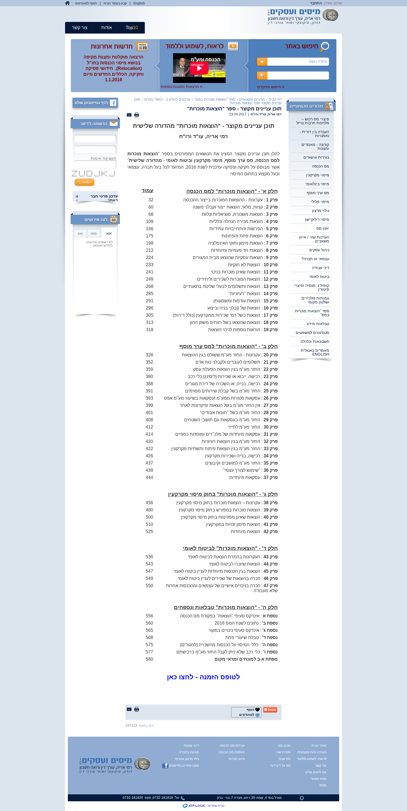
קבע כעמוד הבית (115, 3)
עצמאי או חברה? (315, 259)
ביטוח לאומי (319, 276)
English (139, 3)
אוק (80, 233)
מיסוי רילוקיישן (317, 219)
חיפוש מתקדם (271, 87)
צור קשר (79, 27)
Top (132, 27)
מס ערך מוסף (318, 193)
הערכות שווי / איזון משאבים (314, 239)
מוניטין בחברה (189, 752)
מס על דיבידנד (280, 765)
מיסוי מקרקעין (317, 175)
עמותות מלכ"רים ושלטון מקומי (315, 300)
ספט (94, 233)
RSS (323, 785)
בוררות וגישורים (316, 157)
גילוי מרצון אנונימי (187, 759)
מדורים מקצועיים (252, 99)
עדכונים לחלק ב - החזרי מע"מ (167, 99)
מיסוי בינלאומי (317, 184)
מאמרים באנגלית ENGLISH (315, 352)
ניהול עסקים (319, 250)
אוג (109, 233)
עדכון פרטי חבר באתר (104, 198)
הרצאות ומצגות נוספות (181, 86)
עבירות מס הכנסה (232, 745)
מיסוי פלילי (320, 201)
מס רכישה (283, 752)
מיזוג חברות (237, 759)
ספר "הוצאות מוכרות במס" (312, 313)
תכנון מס (284, 745)
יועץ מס (322, 228)
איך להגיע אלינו (316, 772)
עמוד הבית (318, 745)
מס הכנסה (320, 166)
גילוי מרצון (320, 210)
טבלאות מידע (318, 323)
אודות (106, 27)
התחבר (316, 3)
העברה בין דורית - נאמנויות (314, 134)
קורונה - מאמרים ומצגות (315, 146)
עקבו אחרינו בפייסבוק (184, 765)
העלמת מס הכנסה (232, 752)
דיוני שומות (191, 745)
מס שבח (284, 759)
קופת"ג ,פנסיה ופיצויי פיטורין (311, 287)
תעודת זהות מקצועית (316, 752)
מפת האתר (318, 779)
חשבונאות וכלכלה (314, 341)
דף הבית (275, 99)
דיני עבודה (320, 267)
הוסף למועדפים (86, 3)
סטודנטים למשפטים (312, 332)
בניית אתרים (216, 805)
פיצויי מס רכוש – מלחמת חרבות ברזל (312, 121)
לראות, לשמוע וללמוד (316, 759)
